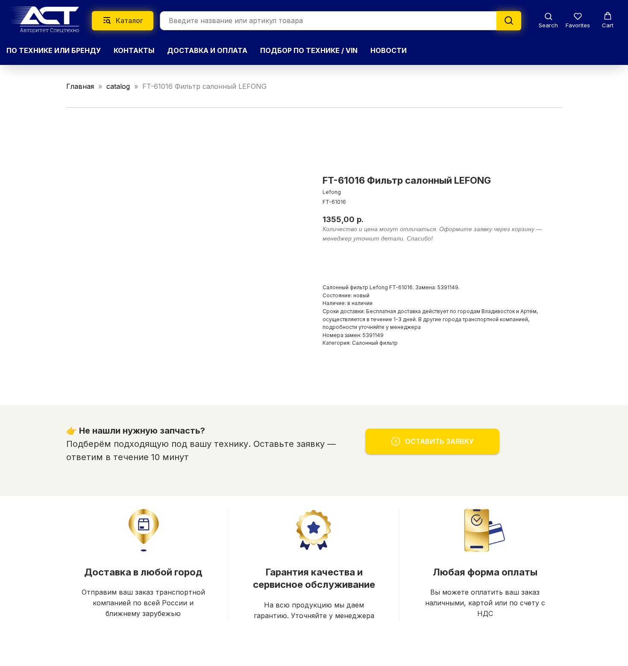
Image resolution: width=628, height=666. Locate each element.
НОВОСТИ (388, 50)
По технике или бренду (53, 50)
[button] (548, 20)
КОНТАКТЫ (134, 50)
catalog (118, 86)
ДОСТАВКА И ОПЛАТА (207, 50)
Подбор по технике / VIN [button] (309, 50)
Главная (80, 86)
